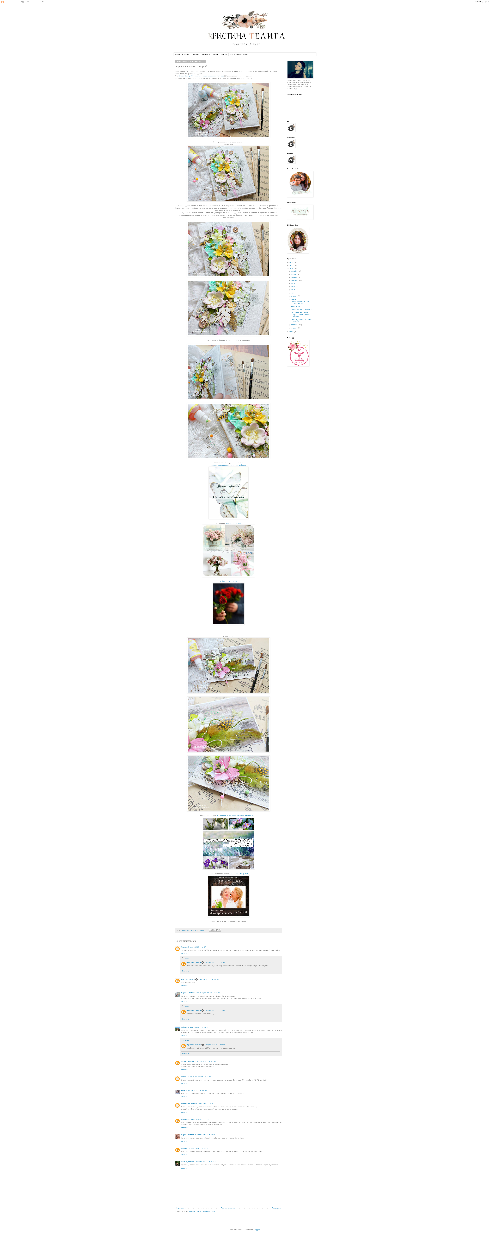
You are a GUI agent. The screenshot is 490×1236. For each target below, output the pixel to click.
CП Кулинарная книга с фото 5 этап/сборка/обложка (300, 314)
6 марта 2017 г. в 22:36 (215, 1045)
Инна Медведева (187, 1162)
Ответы (186, 958)
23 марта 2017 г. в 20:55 (205, 1061)
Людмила (184, 947)
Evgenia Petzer (187, 1135)
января (294, 328)
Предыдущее (276, 1208)
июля (293, 287)
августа (294, 284)
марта (294, 299)
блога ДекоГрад (233, 523)
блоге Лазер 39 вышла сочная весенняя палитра (201, 76)
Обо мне (196, 54)
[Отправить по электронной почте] (210, 930)
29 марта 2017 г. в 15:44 (205, 1104)
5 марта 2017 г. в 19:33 (208, 980)
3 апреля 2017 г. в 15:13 (205, 1162)
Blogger (257, 1230)
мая (293, 293)
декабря (294, 271)
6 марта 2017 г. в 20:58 (198, 1027)
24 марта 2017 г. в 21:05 (196, 1090)
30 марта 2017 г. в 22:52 (198, 1119)
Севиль (184, 1148)
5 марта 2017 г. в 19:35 (215, 963)
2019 (291, 262)
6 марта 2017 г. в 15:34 (210, 993)
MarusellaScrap (187, 1061)
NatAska (184, 1027)
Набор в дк (295, 307)
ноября (294, 274)
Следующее (180, 1208)
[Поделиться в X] (214, 930)
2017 (291, 268)
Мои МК (215, 54)
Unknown (184, 1119)
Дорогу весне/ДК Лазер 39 (301, 310)
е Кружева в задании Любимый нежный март (236, 816)
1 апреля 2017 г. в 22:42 (197, 1148)
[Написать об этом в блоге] (212, 930)
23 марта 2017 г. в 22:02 (200, 1077)
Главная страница (182, 54)
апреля (294, 296)
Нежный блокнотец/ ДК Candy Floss (300, 303)
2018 (291, 265)
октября (294, 277)
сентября (295, 280)
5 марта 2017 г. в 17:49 (198, 947)
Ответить (184, 953)
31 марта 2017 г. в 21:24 (205, 1135)
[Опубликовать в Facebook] (217, 930)
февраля (294, 325)
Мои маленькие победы (239, 54)
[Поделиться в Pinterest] (219, 930)
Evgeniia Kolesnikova (190, 993)
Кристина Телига (194, 963)
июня (293, 290)
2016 (291, 332)
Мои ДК (224, 54)
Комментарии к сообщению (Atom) (202, 1212)
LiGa (183, 1090)
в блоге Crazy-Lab (239, 874)
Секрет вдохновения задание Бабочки (228, 465)
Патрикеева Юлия (188, 1104)
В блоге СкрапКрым (228, 581)
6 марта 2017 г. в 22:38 (215, 1011)
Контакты (206, 54)
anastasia (185, 1077)
